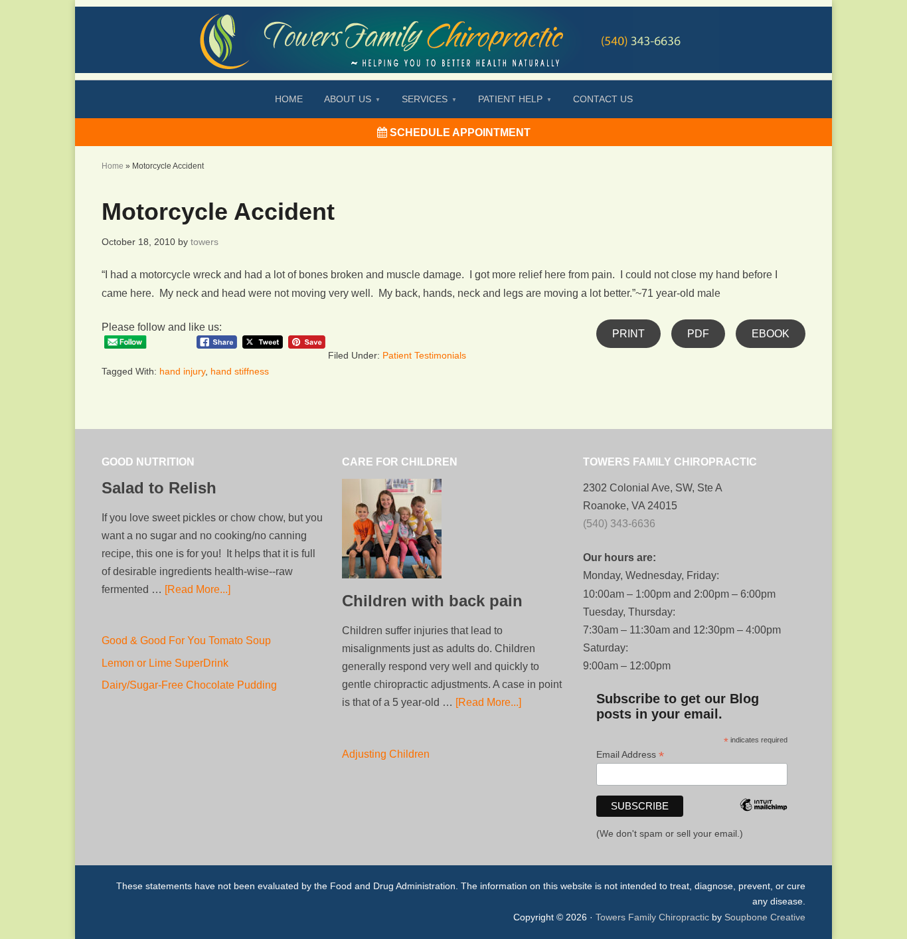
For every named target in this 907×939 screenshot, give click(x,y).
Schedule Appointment (459, 132)
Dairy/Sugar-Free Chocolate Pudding (189, 685)
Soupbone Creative (764, 917)
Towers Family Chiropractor (453, 30)
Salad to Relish (159, 488)
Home (113, 166)
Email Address (630, 754)
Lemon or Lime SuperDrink (165, 663)
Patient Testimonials (424, 355)
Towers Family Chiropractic (652, 917)
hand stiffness (239, 371)
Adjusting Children (386, 754)
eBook (770, 333)
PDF (698, 333)
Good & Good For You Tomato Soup (186, 640)
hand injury (182, 371)
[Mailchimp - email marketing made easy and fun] (763, 822)
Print (628, 333)
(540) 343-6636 (619, 523)
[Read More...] (197, 589)
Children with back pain (432, 601)
